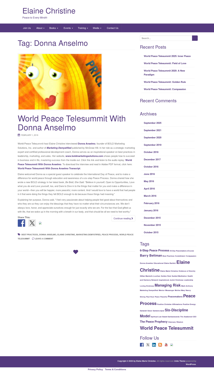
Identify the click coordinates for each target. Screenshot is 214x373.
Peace (157, 297)
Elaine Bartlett (170, 263)
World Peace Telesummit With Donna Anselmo (72, 122)
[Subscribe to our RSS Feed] (160, 345)
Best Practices (29, 234)
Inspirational (164, 280)
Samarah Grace (146, 310)
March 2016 (150, 195)
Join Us (26, 27)
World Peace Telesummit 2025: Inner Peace (167, 56)
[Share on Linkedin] (43, 225)
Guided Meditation (179, 276)
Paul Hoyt (150, 297)
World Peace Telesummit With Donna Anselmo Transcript (49, 168)
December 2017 (152, 159)
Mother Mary (180, 290)
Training (82, 27)
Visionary (172, 322)
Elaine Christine (49, 10)
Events (67, 27)
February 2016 (151, 203)
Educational (159, 263)
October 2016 (151, 166)
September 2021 (152, 130)
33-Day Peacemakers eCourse (182, 251)
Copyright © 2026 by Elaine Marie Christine (136, 361)
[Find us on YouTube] (166, 345)
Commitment (180, 256)
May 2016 (149, 181)
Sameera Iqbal (158, 310)
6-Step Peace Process (154, 250)
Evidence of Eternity (187, 271)
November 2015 (152, 225)
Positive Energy (189, 304)
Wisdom (179, 322)
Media (96, 27)
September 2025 (152, 123)
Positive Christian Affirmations (169, 304)
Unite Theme (179, 361)
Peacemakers (175, 296)
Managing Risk (168, 285)
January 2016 (151, 210)
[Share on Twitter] (32, 223)
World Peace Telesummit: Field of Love (165, 63)
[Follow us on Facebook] (142, 345)
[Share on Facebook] (21, 223)
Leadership (188, 280)
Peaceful (163, 297)
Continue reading (122, 218)
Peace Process (110, 234)
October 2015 (151, 232)
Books (53, 27)
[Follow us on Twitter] (148, 345)
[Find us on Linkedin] (154, 345)
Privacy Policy (95, 369)
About (39, 27)
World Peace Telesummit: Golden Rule (165, 82)
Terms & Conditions (115, 369)
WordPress (191, 364)
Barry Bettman (151, 255)
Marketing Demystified (59, 147)
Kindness (179, 280)
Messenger (169, 290)
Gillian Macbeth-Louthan (150, 276)
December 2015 (152, 217)
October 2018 (151, 152)
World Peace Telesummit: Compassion (165, 89)
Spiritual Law (156, 316)
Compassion (191, 256)
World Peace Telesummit (166, 328)
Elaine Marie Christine (169, 271)
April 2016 (149, 188)
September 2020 (152, 137)
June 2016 (149, 174)
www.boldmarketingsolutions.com (84, 156)
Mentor (162, 290)
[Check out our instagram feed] (172, 345)
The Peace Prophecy (153, 321)
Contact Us (112, 27)
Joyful (172, 280)
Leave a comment (44, 238)
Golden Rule (166, 276)
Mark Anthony (187, 286)
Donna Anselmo (86, 143)
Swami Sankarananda (171, 316)
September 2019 (152, 145)
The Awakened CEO (188, 316)
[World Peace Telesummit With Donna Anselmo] (76, 81)
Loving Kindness (147, 286)
